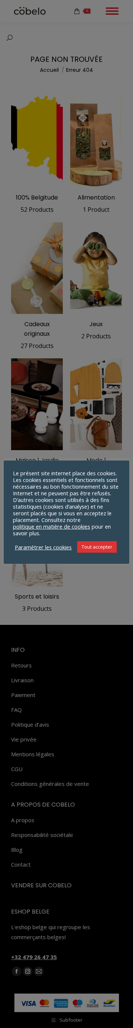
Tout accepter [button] (97, 546)
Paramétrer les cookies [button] (43, 547)
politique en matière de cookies (51, 526)
